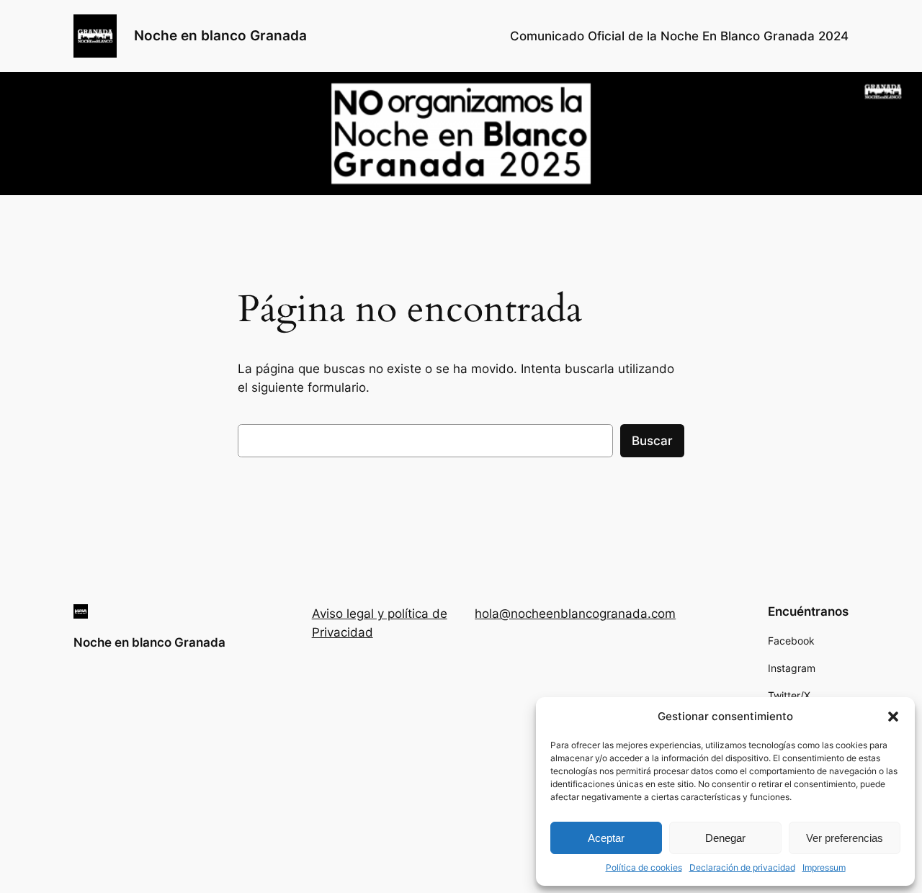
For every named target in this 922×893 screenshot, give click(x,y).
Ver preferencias (844, 838)
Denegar (725, 838)
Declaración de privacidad (742, 867)
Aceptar (606, 838)
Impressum (824, 867)
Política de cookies (644, 867)
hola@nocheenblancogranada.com (575, 613)
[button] (893, 716)
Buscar (652, 441)
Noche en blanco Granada (220, 35)
